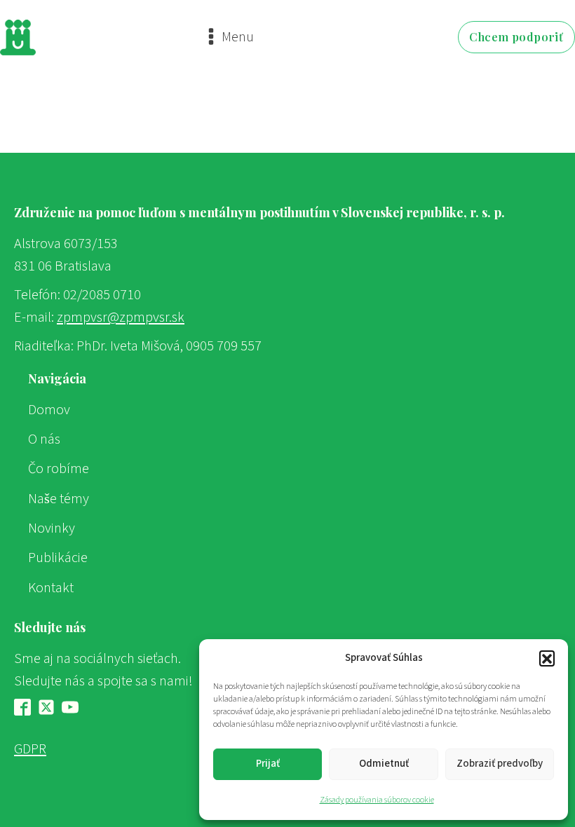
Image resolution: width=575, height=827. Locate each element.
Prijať (268, 763)
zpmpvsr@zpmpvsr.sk (120, 317)
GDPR (30, 749)
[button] (547, 658)
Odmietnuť (384, 763)
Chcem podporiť (516, 36)
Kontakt (51, 587)
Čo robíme (58, 468)
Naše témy (58, 498)
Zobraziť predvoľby (499, 763)
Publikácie (58, 557)
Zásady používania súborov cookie (377, 800)
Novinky (51, 528)
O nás (44, 439)
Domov (49, 409)
